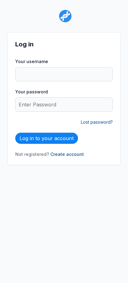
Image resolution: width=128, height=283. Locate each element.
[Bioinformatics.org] (64, 16)
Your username (31, 61)
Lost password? (97, 122)
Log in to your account (47, 138)
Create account (67, 154)
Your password (31, 91)
